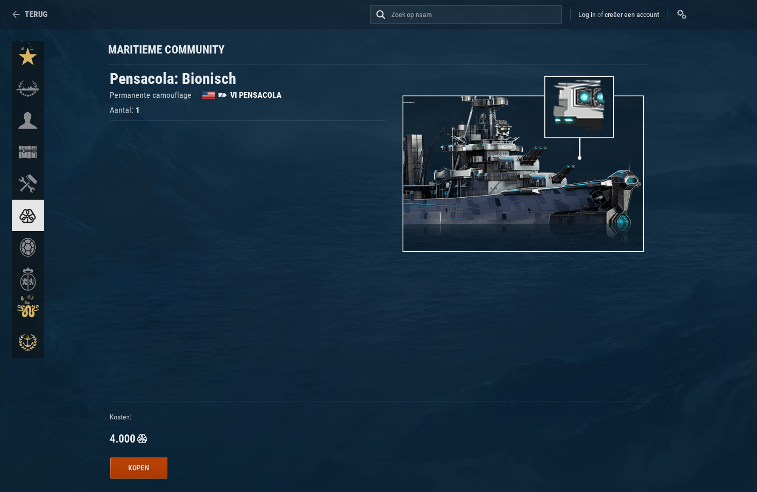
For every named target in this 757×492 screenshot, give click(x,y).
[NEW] (28, 57)
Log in (587, 14)
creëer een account (632, 14)
